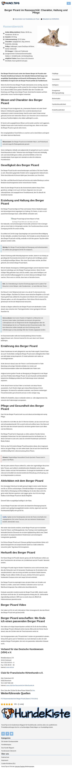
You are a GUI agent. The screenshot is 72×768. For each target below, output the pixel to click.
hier (33, 690)
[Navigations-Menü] (69, 3)
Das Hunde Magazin (7, 748)
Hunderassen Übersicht (8, 751)
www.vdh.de (10, 667)
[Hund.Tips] (10, 3)
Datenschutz (5, 757)
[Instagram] (3, 734)
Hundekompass (6, 744)
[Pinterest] (11, 734)
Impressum (4, 760)
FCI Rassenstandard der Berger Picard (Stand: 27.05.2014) (19, 698)
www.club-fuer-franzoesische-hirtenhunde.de (20, 685)
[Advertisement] (61, 123)
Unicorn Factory (20, 766)
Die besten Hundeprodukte (9, 741)
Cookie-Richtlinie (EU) (8, 763)
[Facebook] (7, 734)
